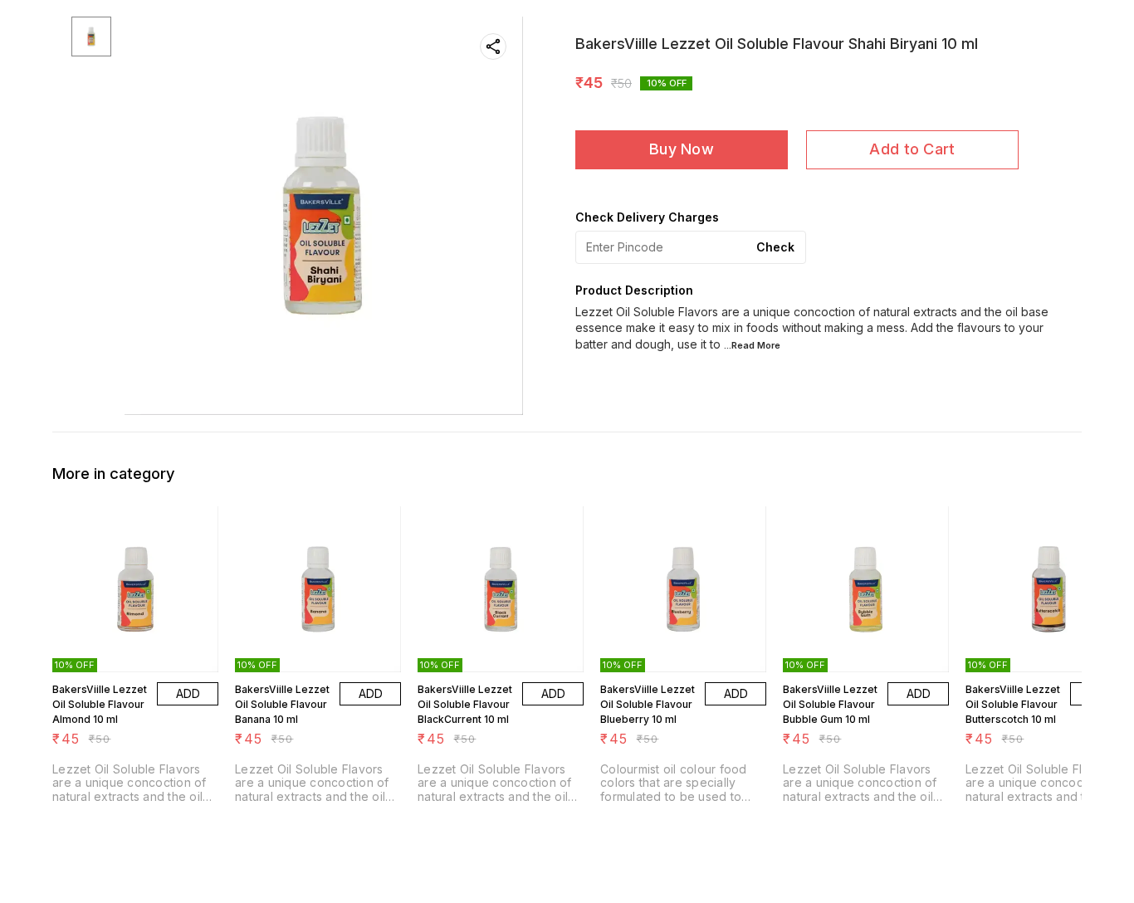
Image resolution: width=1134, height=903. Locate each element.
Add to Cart (912, 149)
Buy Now (681, 149)
